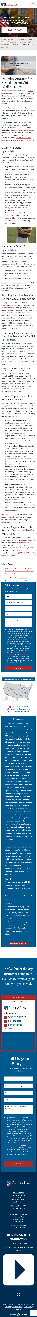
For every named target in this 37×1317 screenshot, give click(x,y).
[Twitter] (18, 1294)
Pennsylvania (13, 1243)
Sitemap (8, 1307)
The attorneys (24, 543)
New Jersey (24, 1243)
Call (5, 978)
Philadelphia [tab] (18, 997)
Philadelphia (18, 1192)
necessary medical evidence (18, 464)
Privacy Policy (24, 654)
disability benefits (7, 308)
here (14, 652)
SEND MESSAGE (18, 668)
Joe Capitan (22, 578)
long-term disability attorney (11, 517)
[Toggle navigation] (33, 4)
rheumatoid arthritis (12, 218)
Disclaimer (31, 1304)
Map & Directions (18, 1202)
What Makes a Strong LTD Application (19, 568)
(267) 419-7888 (14, 30)
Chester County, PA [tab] (19, 1002)
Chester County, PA (18, 1214)
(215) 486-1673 (14, 1021)
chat (12, 978)
